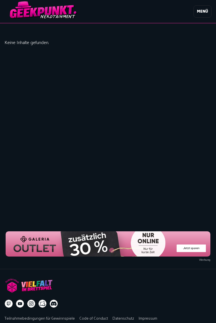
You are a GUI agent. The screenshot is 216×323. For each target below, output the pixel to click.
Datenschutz (123, 318)
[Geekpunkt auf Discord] (54, 303)
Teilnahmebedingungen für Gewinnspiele (39, 318)
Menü (202, 11)
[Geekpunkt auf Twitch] (8, 303)
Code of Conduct (93, 318)
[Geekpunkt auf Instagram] (31, 303)
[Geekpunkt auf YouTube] (20, 303)
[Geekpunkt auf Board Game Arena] (42, 303)
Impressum (148, 318)
